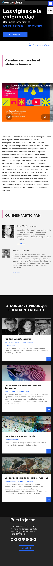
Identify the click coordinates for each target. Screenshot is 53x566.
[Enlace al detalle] (48, 359)
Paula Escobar (23, 391)
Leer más (21, 243)
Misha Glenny (10, 481)
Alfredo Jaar (10, 345)
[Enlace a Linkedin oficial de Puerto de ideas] (31, 540)
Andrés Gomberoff (12, 439)
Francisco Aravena (25, 481)
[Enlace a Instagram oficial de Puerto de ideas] (19, 540)
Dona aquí (26, 548)
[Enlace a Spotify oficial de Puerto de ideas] (27, 540)
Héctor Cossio (34, 26)
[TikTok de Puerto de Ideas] (35, 539)
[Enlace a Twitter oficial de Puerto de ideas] (15, 540)
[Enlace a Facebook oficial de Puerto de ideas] (12, 540)
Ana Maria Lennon (13, 26)
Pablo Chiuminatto (12, 342)
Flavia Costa (10, 391)
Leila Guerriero (28, 342)
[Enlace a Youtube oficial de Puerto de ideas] (23, 540)
